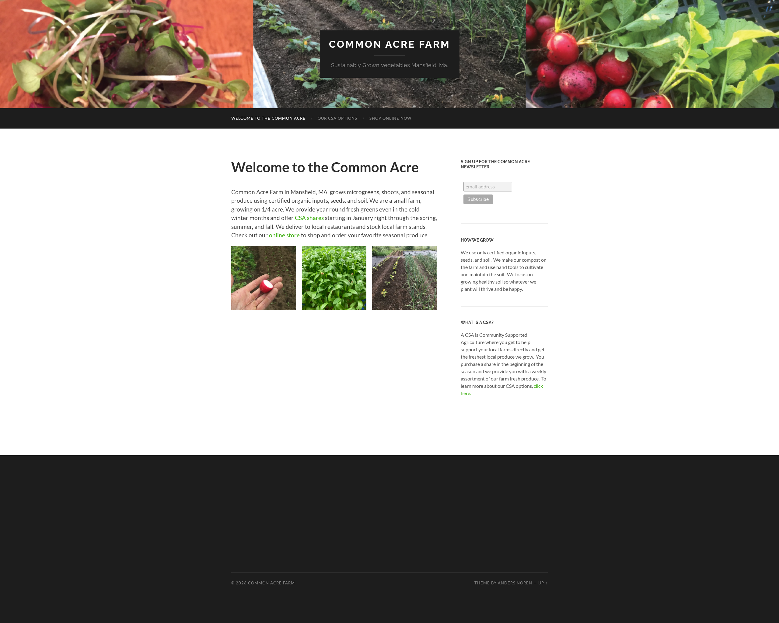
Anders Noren (515, 582)
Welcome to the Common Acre (268, 118)
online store (284, 235)
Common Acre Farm (389, 44)
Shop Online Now (390, 118)
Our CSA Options (337, 118)
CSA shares (309, 217)
